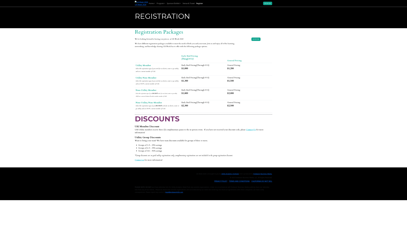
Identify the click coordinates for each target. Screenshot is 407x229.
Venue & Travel (189, 3)
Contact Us (251, 129)
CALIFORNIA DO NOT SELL (261, 181)
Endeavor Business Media (262, 174)
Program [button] (160, 3)
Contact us (139, 160)
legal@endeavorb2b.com (174, 192)
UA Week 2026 (140, 4)
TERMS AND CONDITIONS (239, 181)
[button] (267, 3)
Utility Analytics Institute (230, 174)
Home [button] (151, 3)
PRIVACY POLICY (220, 181)
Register (199, 3)
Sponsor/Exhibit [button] (173, 3)
